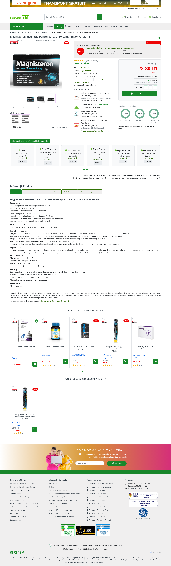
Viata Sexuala (26, 32)
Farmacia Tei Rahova (97, 500)
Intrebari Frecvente (17, 510)
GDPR (158, 9)
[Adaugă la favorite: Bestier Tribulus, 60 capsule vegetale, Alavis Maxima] (73, 319)
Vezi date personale (108, 457)
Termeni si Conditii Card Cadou (22, 487)
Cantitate (138, 87)
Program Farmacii (134, 9)
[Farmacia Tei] (19, 17)
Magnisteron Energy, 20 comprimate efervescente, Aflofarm (115, 349)
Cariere (51, 487)
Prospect (88, 80)
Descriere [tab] (16, 192)
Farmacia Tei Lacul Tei (97, 493)
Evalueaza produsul (81, 63)
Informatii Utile (147, 9)
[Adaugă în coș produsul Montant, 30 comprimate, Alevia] (34, 364)
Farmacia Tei (14, 32)
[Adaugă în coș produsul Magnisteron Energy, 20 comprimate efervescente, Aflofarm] (125, 361)
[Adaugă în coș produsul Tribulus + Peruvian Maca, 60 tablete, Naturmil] (65, 361)
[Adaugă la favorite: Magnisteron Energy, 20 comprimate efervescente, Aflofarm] (103, 319)
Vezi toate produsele (60, 127)
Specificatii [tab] (28, 192)
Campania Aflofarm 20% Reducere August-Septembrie (110, 48)
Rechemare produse (18, 516)
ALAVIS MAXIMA (78, 355)
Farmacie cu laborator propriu (22, 497)
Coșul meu (141, 17)
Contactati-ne (15, 520)
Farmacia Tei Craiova (97, 516)
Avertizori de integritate (58, 497)
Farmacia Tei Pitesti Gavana (100, 510)
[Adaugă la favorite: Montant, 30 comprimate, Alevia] (13, 319)
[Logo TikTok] (23, 552)
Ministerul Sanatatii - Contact (60, 513)
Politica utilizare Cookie (58, 490)
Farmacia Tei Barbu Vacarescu (101, 483)
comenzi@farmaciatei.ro (138, 488)
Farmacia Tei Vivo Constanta (100, 497)
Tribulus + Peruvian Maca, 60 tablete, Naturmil (55, 348)
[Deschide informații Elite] (14, 322)
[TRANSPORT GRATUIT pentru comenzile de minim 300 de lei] (85, 3)
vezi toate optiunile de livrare (95, 131)
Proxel (135, 358)
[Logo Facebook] (11, 552)
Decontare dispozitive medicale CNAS (63, 500)
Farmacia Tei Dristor (97, 490)
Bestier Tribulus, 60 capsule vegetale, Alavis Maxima (85, 348)
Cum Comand (15, 493)
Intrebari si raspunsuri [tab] (90, 192)
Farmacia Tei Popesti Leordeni (101, 507)
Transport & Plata (17, 500)
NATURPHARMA (139, 355)
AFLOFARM (84, 67)
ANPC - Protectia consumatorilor (61, 516)
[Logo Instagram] (19, 552)
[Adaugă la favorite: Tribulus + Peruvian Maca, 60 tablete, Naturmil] (43, 319)
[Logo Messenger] (15, 552)
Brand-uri (14, 513)
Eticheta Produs (101, 80)
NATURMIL (46, 355)
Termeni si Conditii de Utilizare (22, 483)
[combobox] (70, 17)
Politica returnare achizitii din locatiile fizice (27, 507)
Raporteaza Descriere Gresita (54, 301)
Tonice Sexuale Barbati (41, 32)
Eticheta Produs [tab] (53, 192)
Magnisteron (85, 70)
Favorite (128, 17)
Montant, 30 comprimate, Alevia (25, 348)
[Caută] (99, 17)
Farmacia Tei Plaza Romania (100, 487)
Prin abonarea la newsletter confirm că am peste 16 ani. (104, 454)
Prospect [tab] (39, 192)
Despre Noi (53, 483)
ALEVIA (14, 358)
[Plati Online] (155, 552)
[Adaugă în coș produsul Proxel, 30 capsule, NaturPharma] (155, 361)
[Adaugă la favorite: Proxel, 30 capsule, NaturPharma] (133, 319)
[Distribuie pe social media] (159, 38)
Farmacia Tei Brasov (97, 513)
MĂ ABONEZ (116, 463)
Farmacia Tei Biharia (97, 503)
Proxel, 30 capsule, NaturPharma (145, 348)
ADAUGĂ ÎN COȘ (141, 93)
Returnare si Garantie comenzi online (25, 503)
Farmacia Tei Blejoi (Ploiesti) (100, 520)
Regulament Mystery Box (20, 490)
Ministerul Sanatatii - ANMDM (60, 510)
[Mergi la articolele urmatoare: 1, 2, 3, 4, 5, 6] (84, 169)
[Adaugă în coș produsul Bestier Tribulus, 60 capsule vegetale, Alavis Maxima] (95, 361)
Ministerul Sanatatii (56, 507)
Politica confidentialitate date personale (64, 493)
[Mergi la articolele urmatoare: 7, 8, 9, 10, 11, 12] (87, 169)
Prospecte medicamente (58, 503)
